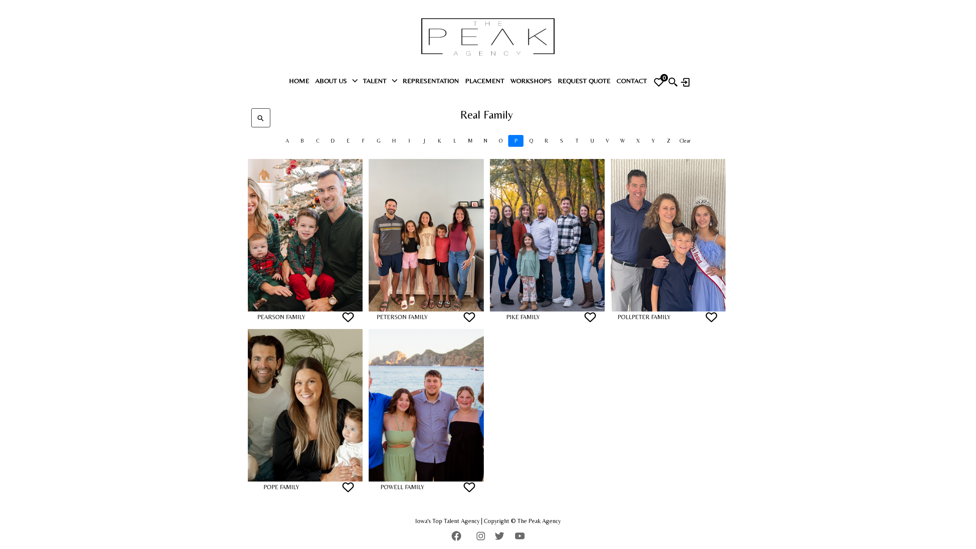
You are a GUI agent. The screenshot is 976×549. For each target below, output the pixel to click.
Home (299, 81)
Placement (484, 81)
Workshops (531, 81)
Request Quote (584, 81)
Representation (431, 81)
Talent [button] (375, 81)
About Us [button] (332, 81)
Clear (684, 141)
